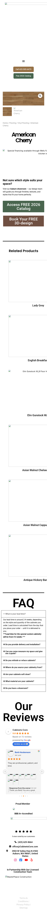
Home (5, 123)
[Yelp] (31, 859)
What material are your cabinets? (19, 681)
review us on (20, 744)
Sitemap (24, 908)
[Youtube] (26, 859)
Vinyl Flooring (23, 123)
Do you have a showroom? (16, 688)
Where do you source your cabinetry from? (23, 667)
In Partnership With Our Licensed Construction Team (23, 870)
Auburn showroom (18, 189)
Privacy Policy (23, 904)
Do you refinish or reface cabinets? (20, 660)
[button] (24, 61)
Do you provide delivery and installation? (22, 644)
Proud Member (23, 803)
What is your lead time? (15, 614)
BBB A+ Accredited (23, 813)
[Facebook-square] (20, 859)
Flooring (12, 123)
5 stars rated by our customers (23, 836)
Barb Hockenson (22, 752)
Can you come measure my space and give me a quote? (24, 652)
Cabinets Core (20, 730)
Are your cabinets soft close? (18, 674)
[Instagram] (15, 859)
